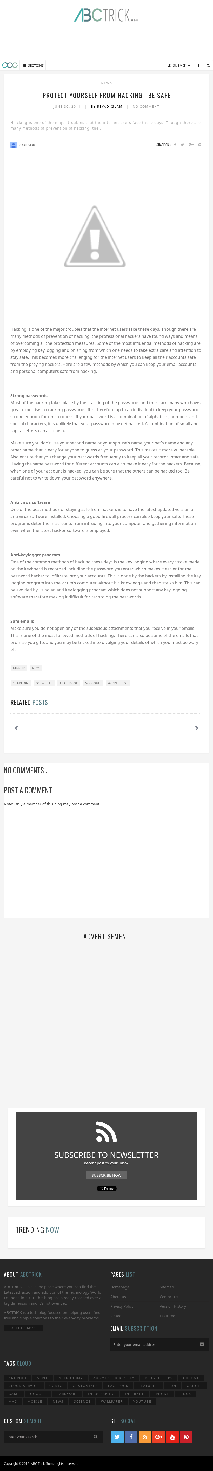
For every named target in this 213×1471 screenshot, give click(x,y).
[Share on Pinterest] (200, 144)
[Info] (198, 65)
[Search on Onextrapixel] (208, 65)
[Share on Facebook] (175, 144)
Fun (172, 1386)
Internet (134, 1394)
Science (82, 1401)
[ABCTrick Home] (10, 65)
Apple (43, 1378)
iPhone (161, 1394)
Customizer (85, 1386)
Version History (173, 1306)
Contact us (169, 1296)
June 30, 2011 (68, 106)
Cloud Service (24, 1386)
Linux (185, 1394)
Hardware (67, 1394)
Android (17, 1378)
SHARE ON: (21, 683)
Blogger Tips (159, 1378)
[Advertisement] (106, 41)
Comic (55, 1386)
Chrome (191, 1378)
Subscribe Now (106, 1175)
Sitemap (167, 1287)
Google (95, 683)
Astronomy (71, 1378)
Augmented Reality (114, 1378)
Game (14, 1394)
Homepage (119, 1287)
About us (118, 1296)
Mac (13, 1401)
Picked (116, 1315)
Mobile (35, 1401)
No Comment (146, 106)
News (106, 82)
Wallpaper (112, 1401)
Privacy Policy (122, 1306)
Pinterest (119, 683)
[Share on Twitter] (182, 144)
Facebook (69, 683)
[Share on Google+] (191, 144)
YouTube (142, 1401)
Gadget (195, 1386)
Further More (23, 1328)
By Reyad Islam (107, 106)
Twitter (46, 683)
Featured (167, 1315)
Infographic (101, 1394)
